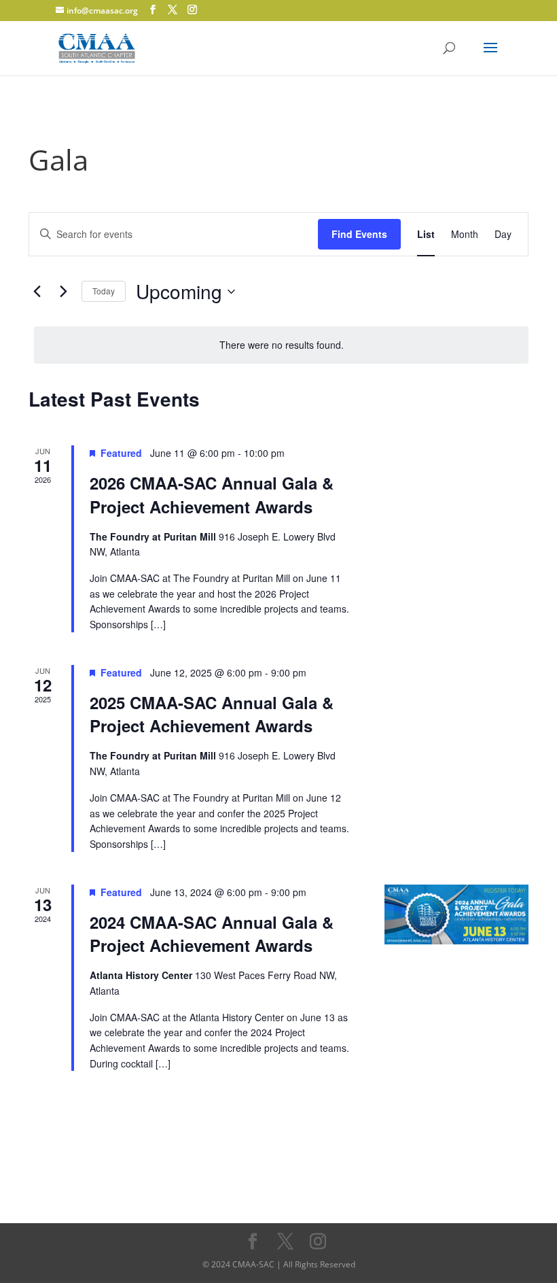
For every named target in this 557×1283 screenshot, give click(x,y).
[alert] (281, 345)
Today (103, 290)
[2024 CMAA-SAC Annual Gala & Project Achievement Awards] (456, 915)
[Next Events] (63, 292)
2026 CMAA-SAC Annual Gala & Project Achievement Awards (212, 494)
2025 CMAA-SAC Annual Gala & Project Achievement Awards (212, 714)
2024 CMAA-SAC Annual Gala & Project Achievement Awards (212, 933)
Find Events (359, 234)
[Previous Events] (37, 292)
